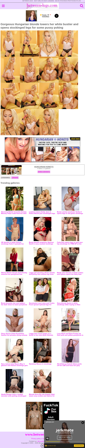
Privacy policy (36, 438)
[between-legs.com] (42, 6)
